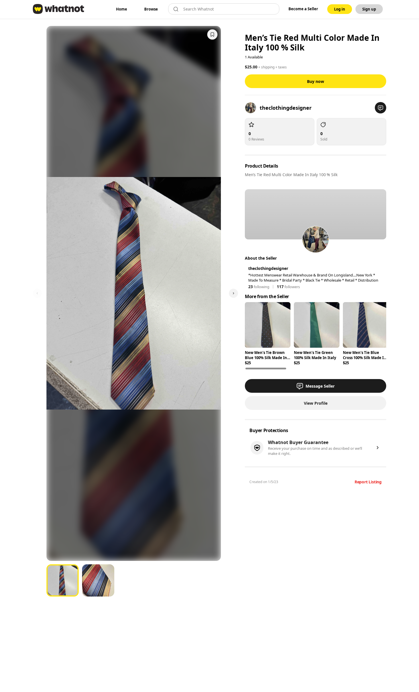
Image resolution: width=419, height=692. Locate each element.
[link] (121, 9)
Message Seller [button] (320, 386)
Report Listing (368, 482)
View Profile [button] (316, 403)
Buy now (315, 81)
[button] (380, 107)
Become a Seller (303, 8)
